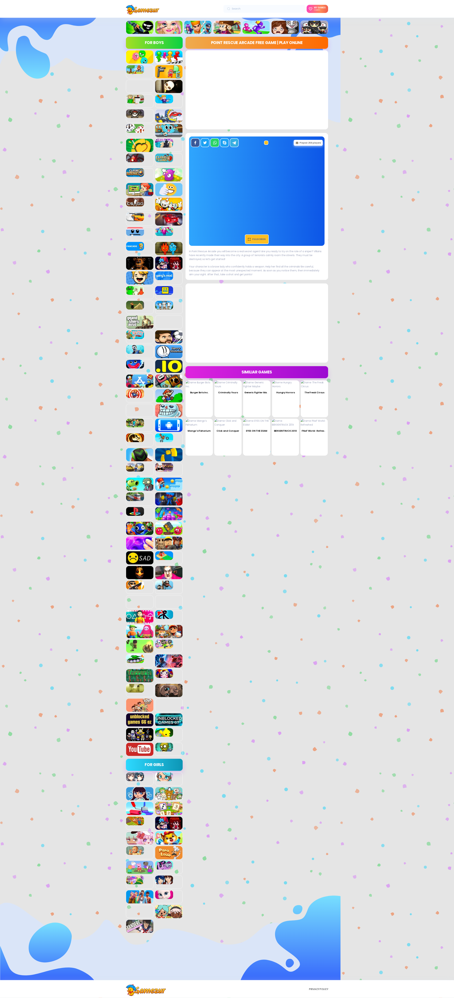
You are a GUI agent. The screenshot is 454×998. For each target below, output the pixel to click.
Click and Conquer (228, 431)
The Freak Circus (314, 392)
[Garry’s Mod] (164, 278)
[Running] (256, 32)
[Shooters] (135, 587)
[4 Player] (168, 61)
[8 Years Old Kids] (135, 72)
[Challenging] (139, 150)
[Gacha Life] (139, 842)
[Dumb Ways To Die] (135, 234)
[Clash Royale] (135, 175)
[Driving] (168, 223)
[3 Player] (139, 61)
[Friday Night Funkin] (168, 268)
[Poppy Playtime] (168, 503)
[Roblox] (168, 547)
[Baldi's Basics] (135, 101)
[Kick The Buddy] (135, 396)
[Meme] (168, 415)
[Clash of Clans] (164, 160)
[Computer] (139, 194)
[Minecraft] (135, 425)
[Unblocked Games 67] (168, 724)
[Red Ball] (168, 533)
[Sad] (139, 562)
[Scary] (139, 577)
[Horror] (285, 32)
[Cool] (168, 194)
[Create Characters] (139, 798)
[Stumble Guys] (139, 636)
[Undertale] (139, 739)
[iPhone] (168, 385)
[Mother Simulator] (135, 853)
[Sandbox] (164, 558)
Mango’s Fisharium (199, 431)
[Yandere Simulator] (139, 931)
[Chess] (164, 145)
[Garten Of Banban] (135, 293)
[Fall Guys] (164, 234)
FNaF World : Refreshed (315, 431)
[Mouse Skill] (139, 459)
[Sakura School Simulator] (164, 882)
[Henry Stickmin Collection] (168, 356)
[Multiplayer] (314, 32)
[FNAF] (139, 268)
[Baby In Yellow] (168, 91)
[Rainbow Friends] (139, 533)
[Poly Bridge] (135, 499)
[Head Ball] (168, 341)
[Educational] (168, 813)
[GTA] (139, 327)
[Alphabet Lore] (168, 76)
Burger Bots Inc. (199, 392)
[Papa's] (168, 857)
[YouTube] (139, 754)
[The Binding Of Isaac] (168, 695)
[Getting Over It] (135, 307)
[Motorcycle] (164, 440)
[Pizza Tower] (164, 469)
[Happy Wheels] (135, 337)
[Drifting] (135, 219)
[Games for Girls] (168, 32)
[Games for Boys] (139, 32)
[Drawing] (139, 813)
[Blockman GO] (164, 101)
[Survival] (139, 651)
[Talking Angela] (164, 897)
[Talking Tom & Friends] (164, 646)
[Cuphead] (168, 209)
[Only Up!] (135, 469)
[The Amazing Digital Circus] (164, 676)
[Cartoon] (168, 135)
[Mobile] (168, 430)
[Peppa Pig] (139, 872)
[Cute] (168, 798)
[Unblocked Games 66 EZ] (139, 724)
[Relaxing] (139, 547)
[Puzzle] (168, 518)
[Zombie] (164, 749)
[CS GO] (135, 204)
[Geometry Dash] (164, 293)
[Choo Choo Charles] (135, 160)
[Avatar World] (164, 779)
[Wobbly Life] (164, 735)
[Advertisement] (154, 958)
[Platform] (168, 489)
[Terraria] (139, 680)
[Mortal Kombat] (135, 440)
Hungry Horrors (285, 392)
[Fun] (139, 282)
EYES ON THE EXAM (256, 431)
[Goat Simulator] (164, 307)
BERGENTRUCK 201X (285, 431)
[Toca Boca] (168, 916)
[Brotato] (135, 116)
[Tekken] (168, 665)
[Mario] (168, 400)
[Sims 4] (139, 901)
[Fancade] (135, 248)
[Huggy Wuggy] (135, 366)
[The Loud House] (139, 710)
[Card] (135, 131)
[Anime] (135, 779)
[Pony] (164, 867)
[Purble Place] (135, 882)
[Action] (198, 32)
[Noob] (168, 459)
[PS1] (135, 514)
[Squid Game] (139, 621)
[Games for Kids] (168, 842)
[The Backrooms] (135, 690)
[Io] (168, 371)
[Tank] (135, 661)
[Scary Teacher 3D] (168, 577)
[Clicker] (168, 179)
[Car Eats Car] (168, 120)
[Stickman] (164, 617)
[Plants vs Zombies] (139, 489)
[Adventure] (227, 32)
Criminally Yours (228, 392)
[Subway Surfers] (168, 636)
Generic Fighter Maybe (257, 392)
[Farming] (135, 823)
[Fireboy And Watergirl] (168, 253)
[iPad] (139, 385)
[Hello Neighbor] (135, 352)
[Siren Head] (164, 587)
